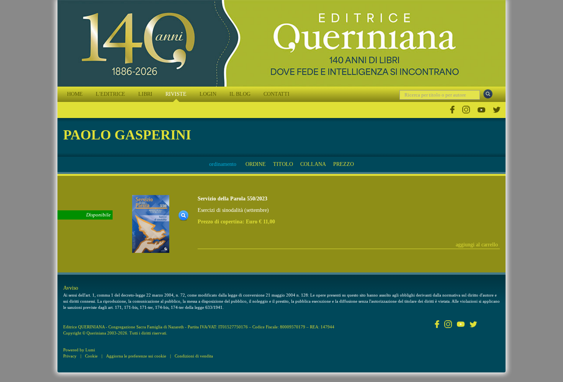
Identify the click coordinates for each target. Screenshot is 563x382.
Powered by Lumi (79, 350)
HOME (75, 94)
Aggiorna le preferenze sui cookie (136, 356)
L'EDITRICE (110, 94)
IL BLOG (239, 94)
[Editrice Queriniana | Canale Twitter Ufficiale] (497, 110)
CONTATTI (276, 94)
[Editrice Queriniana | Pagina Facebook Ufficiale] (452, 110)
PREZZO (343, 164)
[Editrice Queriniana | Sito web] (281, 43)
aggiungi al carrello (477, 245)
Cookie (91, 356)
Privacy (70, 356)
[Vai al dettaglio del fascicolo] (150, 223)
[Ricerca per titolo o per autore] (488, 93)
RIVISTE (176, 94)
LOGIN (208, 94)
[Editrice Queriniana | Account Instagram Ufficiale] (466, 110)
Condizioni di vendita (194, 356)
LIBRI (145, 94)
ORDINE (255, 164)
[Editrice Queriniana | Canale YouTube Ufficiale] (481, 110)
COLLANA (313, 164)
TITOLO (283, 164)
